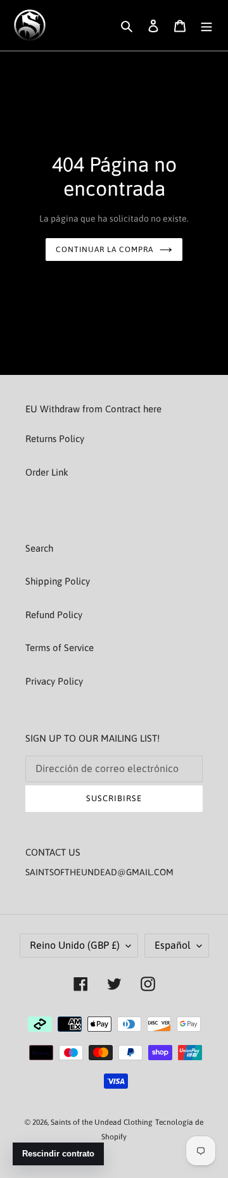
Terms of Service (59, 647)
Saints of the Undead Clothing (102, 1122)
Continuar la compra (104, 249)
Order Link (46, 472)
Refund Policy (53, 614)
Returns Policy (54, 438)
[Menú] (206, 25)
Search (39, 548)
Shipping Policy (57, 581)
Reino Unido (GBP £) (75, 945)
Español (173, 945)
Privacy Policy (54, 681)
